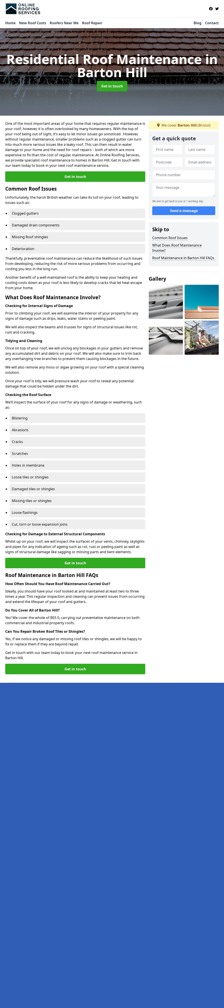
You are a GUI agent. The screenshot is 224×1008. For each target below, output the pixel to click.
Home (10, 23)
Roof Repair (92, 23)
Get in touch (112, 86)
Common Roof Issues (170, 237)
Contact (212, 23)
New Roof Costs (32, 23)
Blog (197, 23)
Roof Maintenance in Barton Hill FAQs (183, 257)
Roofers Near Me (64, 23)
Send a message (184, 210)
